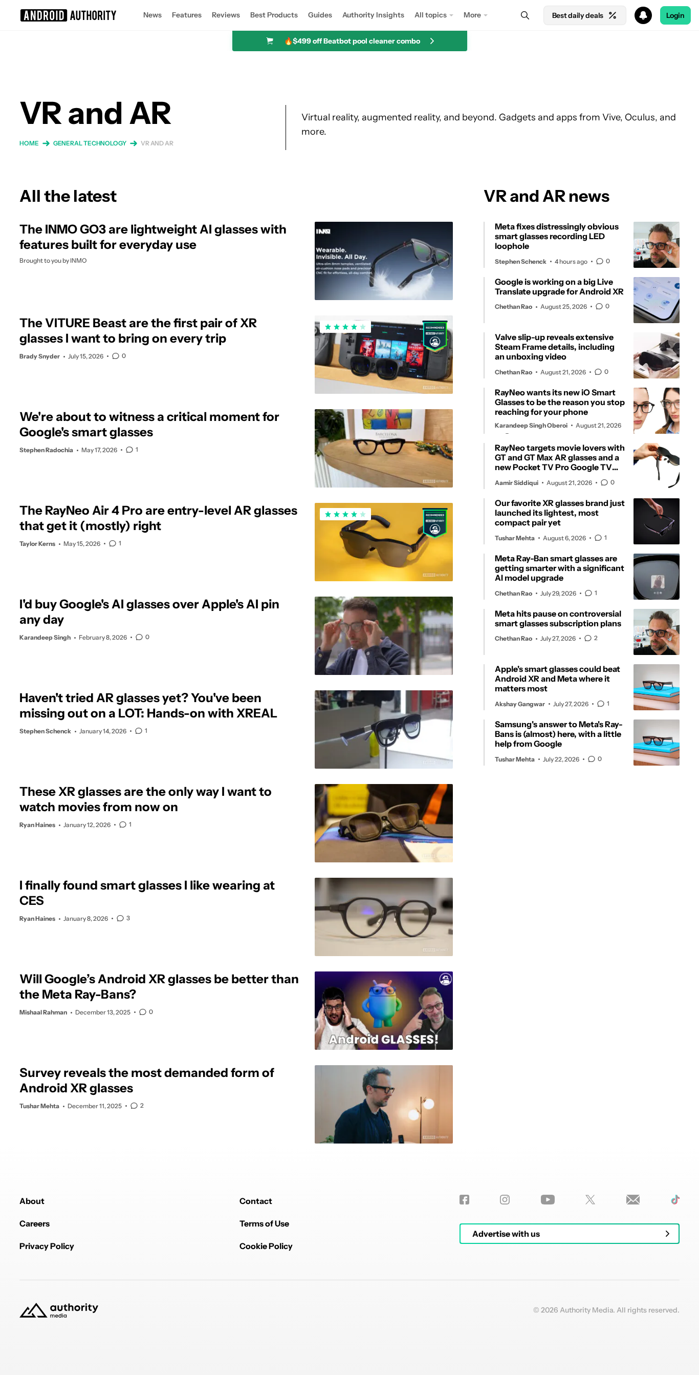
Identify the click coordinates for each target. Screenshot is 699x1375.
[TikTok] (675, 1199)
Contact (255, 1201)
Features (187, 14)
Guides (320, 14)
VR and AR (157, 143)
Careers (34, 1223)
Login (675, 15)
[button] (349, 15)
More (472, 14)
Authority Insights (373, 14)
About (32, 1201)
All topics (430, 14)
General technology (89, 143)
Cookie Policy (266, 1246)
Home (29, 143)
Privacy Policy (46, 1246)
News (152, 14)
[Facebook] (464, 1199)
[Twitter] (590, 1199)
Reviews (226, 14)
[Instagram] (505, 1199)
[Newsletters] (633, 1199)
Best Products (274, 14)
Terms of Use (264, 1223)
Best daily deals (577, 15)
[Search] (525, 15)
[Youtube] (548, 1199)
